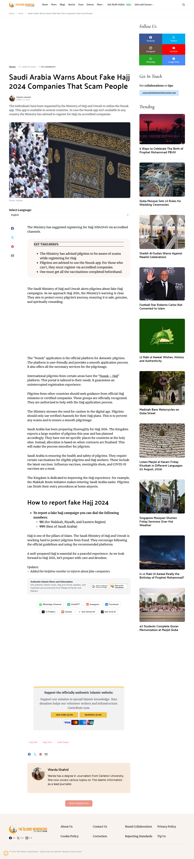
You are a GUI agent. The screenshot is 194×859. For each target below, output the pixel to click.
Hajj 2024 (47, 742)
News (21, 13)
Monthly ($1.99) (93, 715)
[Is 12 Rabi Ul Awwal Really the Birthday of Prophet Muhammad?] (162, 552)
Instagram (94, 604)
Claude (68, 612)
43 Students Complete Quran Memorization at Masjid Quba (158, 627)
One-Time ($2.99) (64, 715)
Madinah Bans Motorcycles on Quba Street (159, 411)
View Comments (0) (79, 803)
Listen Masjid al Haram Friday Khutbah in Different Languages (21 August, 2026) (160, 465)
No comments (48, 67)
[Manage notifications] (5, 853)
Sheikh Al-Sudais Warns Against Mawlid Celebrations (160, 255)
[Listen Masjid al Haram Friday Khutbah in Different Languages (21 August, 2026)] (162, 440)
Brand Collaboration (138, 826)
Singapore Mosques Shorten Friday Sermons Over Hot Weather (158, 521)
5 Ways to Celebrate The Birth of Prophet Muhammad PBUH (161, 150)
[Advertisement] (69, 44)
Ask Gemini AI (88, 612)
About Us (67, 826)
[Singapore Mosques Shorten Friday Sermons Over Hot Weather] (162, 496)
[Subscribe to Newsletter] (118, 586)
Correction (100, 836)
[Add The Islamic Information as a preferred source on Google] (99, 586)
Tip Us (161, 836)
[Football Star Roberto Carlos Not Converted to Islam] (162, 283)
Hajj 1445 (33, 742)
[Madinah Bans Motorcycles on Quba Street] (162, 388)
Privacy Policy (166, 826)
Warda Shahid (23, 97)
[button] (183, 4)
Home (11, 13)
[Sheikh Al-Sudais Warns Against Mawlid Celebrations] (162, 231)
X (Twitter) (50, 612)
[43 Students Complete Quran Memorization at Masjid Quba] (162, 604)
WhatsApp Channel (52, 604)
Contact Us (100, 826)
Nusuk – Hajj (109, 376)
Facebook (114, 604)
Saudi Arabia (63, 742)
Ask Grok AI (110, 612)
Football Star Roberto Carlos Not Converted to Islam (160, 306)
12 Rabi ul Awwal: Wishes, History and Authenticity (161, 358)
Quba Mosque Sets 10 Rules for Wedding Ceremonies (160, 202)
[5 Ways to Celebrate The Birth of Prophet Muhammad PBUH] (162, 129)
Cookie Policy (70, 836)
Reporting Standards (138, 836)
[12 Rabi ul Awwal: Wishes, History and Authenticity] (162, 335)
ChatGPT (75, 604)
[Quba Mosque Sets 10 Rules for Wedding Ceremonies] (162, 179)
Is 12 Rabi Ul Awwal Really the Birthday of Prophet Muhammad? (161, 575)
